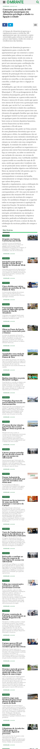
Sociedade (6, 6)
